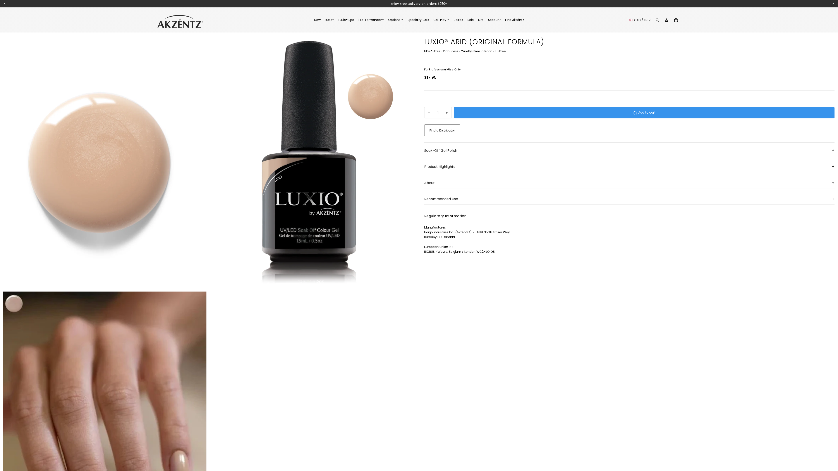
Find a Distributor (442, 130)
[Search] (657, 20)
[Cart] (676, 20)
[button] (629, 150)
